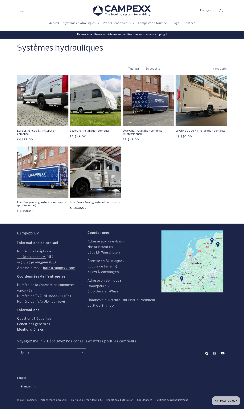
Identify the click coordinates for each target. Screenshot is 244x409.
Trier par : (134, 68)
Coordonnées (144, 400)
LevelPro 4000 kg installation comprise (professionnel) (42, 204)
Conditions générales (33, 324)
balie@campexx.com (59, 268)
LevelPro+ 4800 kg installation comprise (95, 202)
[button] (21, 10)
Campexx (32, 400)
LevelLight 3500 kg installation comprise (36, 133)
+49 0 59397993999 (32, 262)
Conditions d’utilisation (119, 400)
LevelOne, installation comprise (90, 131)
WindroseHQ (60, 400)
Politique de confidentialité (87, 400)
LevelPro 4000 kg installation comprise (201, 131)
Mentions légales (30, 330)
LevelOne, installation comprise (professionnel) (142, 133)
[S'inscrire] (81, 352)
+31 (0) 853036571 (31, 257)
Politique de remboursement (172, 400)
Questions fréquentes (34, 318)
